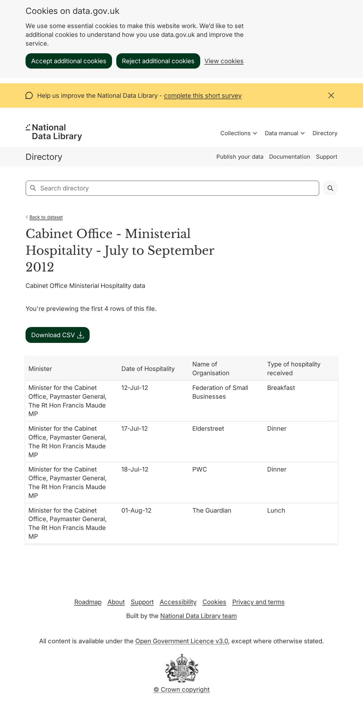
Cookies (214, 602)
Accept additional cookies (68, 61)
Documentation (289, 156)
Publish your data (239, 156)
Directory (325, 133)
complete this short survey (203, 95)
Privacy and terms (258, 602)
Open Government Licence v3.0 (181, 641)
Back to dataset (46, 217)
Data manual (281, 133)
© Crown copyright (181, 689)
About (116, 602)
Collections (235, 133)
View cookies (224, 61)
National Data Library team (198, 615)
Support (326, 156)
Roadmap (88, 602)
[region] (181, 450)
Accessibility (178, 602)
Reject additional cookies (158, 61)
